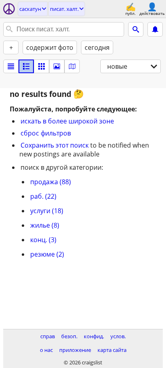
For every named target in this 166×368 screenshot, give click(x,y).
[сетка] (41, 66)
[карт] (72, 66)
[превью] (26, 66)
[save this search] (155, 29)
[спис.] (11, 66)
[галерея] (56, 66)
